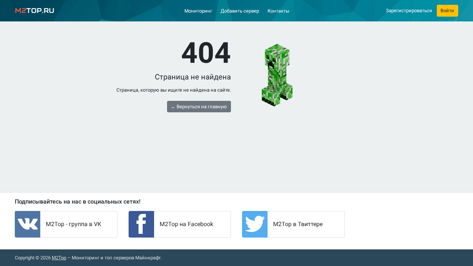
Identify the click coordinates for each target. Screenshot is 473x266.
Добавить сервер (240, 11)
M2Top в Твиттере (298, 224)
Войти (447, 10)
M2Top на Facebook (186, 224)
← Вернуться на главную (199, 106)
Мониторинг (198, 11)
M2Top (59, 257)
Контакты (278, 11)
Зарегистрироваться (409, 10)
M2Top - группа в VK (73, 224)
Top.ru (34, 10)
